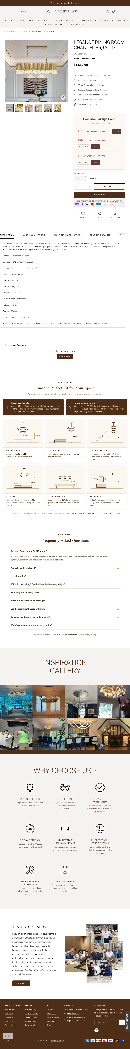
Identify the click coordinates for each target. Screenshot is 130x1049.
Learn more (21, 983)
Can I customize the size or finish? (28, 609)
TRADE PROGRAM (51, 25)
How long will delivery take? (25, 592)
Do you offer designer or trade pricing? (30, 617)
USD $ (12, 1041)
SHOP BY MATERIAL (118, 20)
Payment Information (33, 1025)
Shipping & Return (34, 235)
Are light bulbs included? (23, 568)
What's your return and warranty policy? (31, 625)
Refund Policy (30, 1010)
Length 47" (93, 178)
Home (5, 31)
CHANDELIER (32, 20)
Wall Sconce (10, 1021)
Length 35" (80, 178)
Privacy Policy (30, 1021)
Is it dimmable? (18, 576)
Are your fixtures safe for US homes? (29, 551)
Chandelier (9, 1017)
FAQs (49, 1025)
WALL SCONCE (65, 20)
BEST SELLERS (6, 20)
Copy (117, 131)
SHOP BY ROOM (99, 20)
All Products (16, 31)
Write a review (65, 356)
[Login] (107, 11)
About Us (50, 1010)
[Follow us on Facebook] (96, 1030)
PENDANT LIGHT (48, 20)
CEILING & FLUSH (82, 20)
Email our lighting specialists (64, 635)
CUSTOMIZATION (67, 25)
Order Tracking (53, 1017)
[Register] (122, 1022)
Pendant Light (10, 1025)
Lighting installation (67, 235)
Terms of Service (31, 1014)
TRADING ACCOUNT (100, 235)
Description (7, 235)
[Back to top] (119, 1031)
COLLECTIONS (19, 20)
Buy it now (99, 195)
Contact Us (51, 1014)
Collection (9, 1014)
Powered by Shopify (57, 1041)
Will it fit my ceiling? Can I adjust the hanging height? (38, 584)
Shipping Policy (31, 1017)
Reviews (50, 1021)
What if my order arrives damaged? (28, 600)
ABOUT (79, 25)
